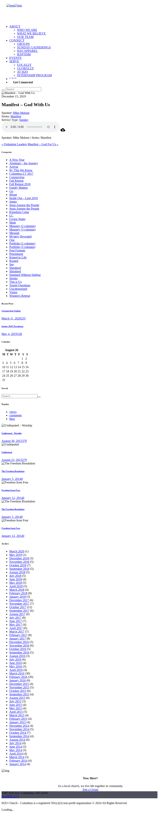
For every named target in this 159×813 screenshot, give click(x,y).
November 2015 (19, 687)
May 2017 (15, 624)
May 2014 (15, 750)
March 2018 (16, 589)
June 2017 (15, 621)
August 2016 (17, 656)
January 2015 (17, 722)
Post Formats (17, 250)
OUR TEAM (25, 37)
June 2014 (15, 746)
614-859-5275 (10, 796)
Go (11, 191)
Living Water (17, 219)
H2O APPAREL (27, 51)
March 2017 (16, 631)
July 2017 (15, 617)
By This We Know (21, 170)
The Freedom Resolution (13, 471)
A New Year (16, 159)
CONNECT (16, 40)
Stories (13, 278)
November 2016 (19, 645)
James (13, 201)
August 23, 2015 (12, 460)
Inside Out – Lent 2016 (23, 198)
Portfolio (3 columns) (22, 247)
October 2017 (17, 607)
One (12, 240)
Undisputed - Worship (12, 433)
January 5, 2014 (11, 479)
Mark (12, 222)
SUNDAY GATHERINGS (34, 47)
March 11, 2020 (11, 318)
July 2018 (15, 575)
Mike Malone (21, 113)
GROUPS (23, 44)
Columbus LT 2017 (21, 173)
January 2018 (17, 596)
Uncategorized (18, 288)
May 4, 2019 (9, 334)
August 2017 (17, 614)
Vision (13, 292)
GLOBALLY (25, 68)
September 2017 (19, 610)
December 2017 (19, 600)
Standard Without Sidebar (25, 274)
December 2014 (19, 725)
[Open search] (3, 90)
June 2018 (15, 579)
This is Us (15, 281)
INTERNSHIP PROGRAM (34, 75)
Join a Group (90, 789)
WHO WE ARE (27, 30)
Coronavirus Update (11, 311)
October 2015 (17, 690)
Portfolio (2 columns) (22, 243)
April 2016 (16, 670)
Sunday (24, 119)
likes (12, 418)
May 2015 (15, 708)
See (11, 264)
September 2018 (19, 568)
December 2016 (19, 642)
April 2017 (16, 628)
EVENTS (15, 57)
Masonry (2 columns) (22, 226)
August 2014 (17, 739)
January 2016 (17, 680)
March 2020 (16, 551)
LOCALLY (24, 64)
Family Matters (18, 187)
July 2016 (15, 659)
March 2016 (16, 673)
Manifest (15, 116)
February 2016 (18, 677)
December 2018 (19, 558)
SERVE (14, 61)
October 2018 (17, 565)
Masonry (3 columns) (22, 229)
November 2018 (19, 561)
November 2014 (19, 729)
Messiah (14, 233)
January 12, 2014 (12, 498)
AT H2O (22, 71)
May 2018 (15, 582)
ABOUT (14, 26)
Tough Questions (19, 285)
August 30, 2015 (12, 441)
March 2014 (16, 757)
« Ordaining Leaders (14, 144)
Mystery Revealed (20, 236)
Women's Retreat (19, 295)
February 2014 (18, 760)
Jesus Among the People (24, 205)
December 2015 (19, 684)
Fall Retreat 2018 (19, 184)
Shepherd (15, 268)
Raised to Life (18, 257)
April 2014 (16, 753)
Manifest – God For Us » (43, 144)
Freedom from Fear (11, 490)
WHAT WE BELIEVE (31, 33)
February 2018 (18, 593)
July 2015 (15, 701)
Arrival (13, 166)
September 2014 (19, 736)
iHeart (13, 194)
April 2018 (16, 586)
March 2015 (16, 715)
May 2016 (15, 666)
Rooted (13, 261)
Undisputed (7, 452)
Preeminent (16, 254)
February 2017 (18, 635)
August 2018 (17, 572)
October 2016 (17, 649)
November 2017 (19, 603)
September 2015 (19, 694)
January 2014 (17, 764)
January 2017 (17, 638)
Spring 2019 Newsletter (12, 326)
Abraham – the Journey (23, 163)
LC (11, 215)
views (12, 411)
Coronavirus (16, 177)
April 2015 (16, 711)
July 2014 (15, 743)
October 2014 (17, 732)
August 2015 (17, 697)
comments (15, 415)
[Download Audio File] (62, 131)
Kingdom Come (19, 212)
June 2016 (15, 663)
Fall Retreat (16, 180)
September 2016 (19, 652)
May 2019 (15, 554)
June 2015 (15, 704)
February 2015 (18, 718)
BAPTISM (24, 54)
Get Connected (23, 82)
